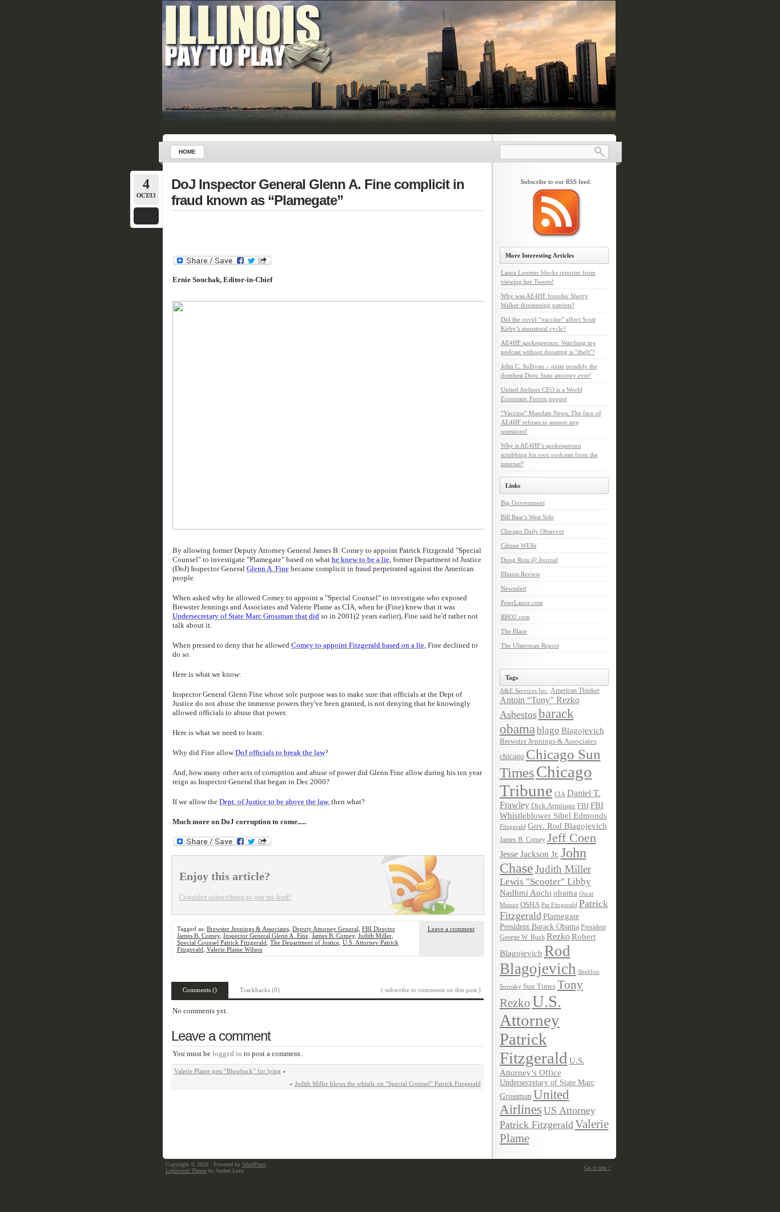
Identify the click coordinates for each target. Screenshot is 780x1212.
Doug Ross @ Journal (529, 559)
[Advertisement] (327, 229)
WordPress (254, 1164)
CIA (559, 793)
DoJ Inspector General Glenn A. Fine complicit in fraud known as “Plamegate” (317, 192)
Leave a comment (451, 928)
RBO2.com (515, 616)
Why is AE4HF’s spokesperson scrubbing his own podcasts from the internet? (549, 454)
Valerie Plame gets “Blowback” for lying (227, 1070)
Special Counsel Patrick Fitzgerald (222, 942)
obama (565, 892)
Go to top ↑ (597, 1168)
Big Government (523, 502)
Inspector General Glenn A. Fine (265, 935)
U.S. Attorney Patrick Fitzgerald (534, 1029)
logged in (227, 1053)
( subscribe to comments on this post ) (431, 989)
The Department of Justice (304, 942)
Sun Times (539, 986)
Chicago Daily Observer (532, 531)
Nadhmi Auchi (526, 892)
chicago (512, 756)
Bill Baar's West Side (527, 516)
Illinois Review (520, 574)
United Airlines (534, 1102)
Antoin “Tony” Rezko (540, 700)
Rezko (558, 937)
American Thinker (575, 691)
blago (548, 730)
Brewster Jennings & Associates (248, 928)
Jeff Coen (571, 838)
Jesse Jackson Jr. (529, 854)
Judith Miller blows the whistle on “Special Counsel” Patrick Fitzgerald (388, 1083)
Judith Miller (375, 935)
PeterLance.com (522, 602)
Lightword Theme (186, 1170)
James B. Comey (333, 935)
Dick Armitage (553, 805)
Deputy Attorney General (325, 928)
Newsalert (513, 588)
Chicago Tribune (546, 781)
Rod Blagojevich (538, 959)
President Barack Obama (539, 926)
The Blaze (514, 631)
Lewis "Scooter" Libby (545, 881)
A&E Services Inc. (524, 690)
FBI (583, 805)
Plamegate (561, 916)
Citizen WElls (518, 545)
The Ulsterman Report (530, 645)
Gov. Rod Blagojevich (567, 825)
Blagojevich (582, 730)
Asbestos (518, 714)
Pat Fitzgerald (559, 904)
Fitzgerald (513, 826)
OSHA (530, 904)
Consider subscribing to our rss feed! (235, 897)
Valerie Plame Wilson (235, 949)
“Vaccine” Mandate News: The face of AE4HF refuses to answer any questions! (551, 422)
